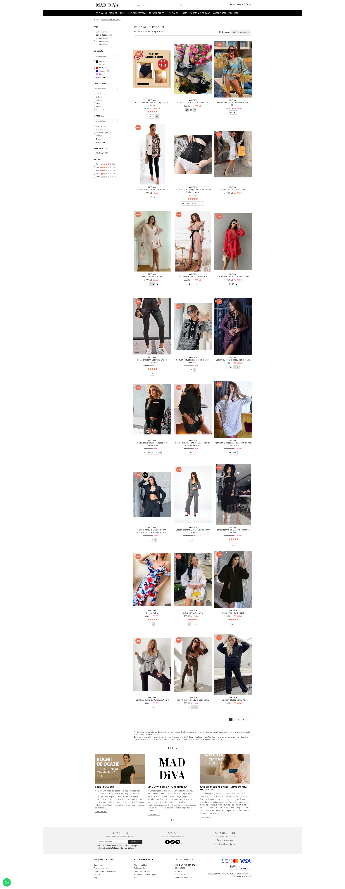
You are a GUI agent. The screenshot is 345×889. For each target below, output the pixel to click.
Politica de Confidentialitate (123, 848)
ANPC (136, 877)
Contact (97, 874)
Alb (100, 64)
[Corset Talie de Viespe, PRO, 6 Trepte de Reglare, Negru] (193, 154)
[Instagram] (177, 842)
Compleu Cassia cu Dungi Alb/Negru (152, 700)
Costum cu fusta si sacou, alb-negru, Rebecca (192, 361)
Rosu (100, 67)
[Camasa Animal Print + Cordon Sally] (152, 154)
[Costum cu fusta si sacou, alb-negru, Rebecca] (193, 326)
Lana (98, 136)
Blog (95, 877)
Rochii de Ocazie (104, 786)
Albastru (102, 71)
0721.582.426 (226, 840)
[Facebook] (167, 842)
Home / (97, 19)
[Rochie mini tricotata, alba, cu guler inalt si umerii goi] (233, 409)
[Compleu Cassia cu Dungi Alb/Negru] (152, 664)
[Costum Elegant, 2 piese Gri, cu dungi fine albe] (193, 494)
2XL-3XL (99, 94)
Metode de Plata (140, 865)
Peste (98, 164)
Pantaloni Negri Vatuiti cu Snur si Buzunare (152, 361)
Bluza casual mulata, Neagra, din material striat (152, 444)
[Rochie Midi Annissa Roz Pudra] (193, 241)
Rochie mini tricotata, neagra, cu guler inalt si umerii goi (192, 444)
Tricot (98, 139)
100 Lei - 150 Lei (102, 38)
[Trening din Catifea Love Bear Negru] (193, 664)
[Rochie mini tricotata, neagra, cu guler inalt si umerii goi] (193, 409)
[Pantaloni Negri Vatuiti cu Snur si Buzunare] (152, 326)
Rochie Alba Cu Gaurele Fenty (233, 189)
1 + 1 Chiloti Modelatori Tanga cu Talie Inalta (152, 103)
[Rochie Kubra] (152, 579)
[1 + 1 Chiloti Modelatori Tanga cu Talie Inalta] (152, 69)
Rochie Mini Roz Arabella (152, 276)
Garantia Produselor (142, 871)
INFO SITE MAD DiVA (104, 859)
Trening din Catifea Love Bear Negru (192, 700)
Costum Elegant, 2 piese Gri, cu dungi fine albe (193, 531)
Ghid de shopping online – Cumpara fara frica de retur (223, 788)
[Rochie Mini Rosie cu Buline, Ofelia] (233, 241)
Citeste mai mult (101, 811)
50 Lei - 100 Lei (102, 35)
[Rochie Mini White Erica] (193, 579)
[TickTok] (172, 842)
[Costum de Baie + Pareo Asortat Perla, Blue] (233, 69)
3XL (97, 106)
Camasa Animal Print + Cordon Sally (152, 189)
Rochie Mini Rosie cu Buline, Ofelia (233, 276)
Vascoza (99, 129)
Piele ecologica (102, 132)
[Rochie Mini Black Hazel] (233, 579)
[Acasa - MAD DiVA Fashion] (107, 5)
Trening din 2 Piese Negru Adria (233, 700)
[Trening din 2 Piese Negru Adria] (233, 664)
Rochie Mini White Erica (192, 613)
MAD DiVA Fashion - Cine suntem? (167, 786)
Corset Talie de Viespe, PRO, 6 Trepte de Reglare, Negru (193, 190)
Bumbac (99, 126)
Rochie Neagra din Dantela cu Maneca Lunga (233, 531)
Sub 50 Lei (100, 32)
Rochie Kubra (152, 613)
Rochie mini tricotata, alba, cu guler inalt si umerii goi (233, 444)
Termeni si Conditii (101, 868)
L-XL (98, 97)
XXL (97, 100)
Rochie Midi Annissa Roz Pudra (193, 276)
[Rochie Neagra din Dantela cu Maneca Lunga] (233, 494)
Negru (101, 61)
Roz (100, 74)
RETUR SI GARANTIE (143, 859)
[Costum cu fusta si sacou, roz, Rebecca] (233, 326)
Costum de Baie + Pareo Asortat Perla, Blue (233, 103)
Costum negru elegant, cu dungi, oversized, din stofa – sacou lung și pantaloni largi (152, 531)
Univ (98, 103)
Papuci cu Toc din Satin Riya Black (192, 102)
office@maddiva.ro (227, 844)
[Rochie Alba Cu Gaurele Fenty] (233, 154)
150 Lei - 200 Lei (102, 41)
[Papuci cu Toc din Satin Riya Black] (193, 69)
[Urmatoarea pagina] (247, 719)
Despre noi (98, 865)
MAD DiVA (100, 153)
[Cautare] (181, 5)
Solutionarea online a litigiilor (145, 874)
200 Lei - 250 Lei (102, 44)
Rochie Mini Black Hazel (233, 613)
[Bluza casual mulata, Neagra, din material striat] (152, 409)
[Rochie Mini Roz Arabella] (152, 241)
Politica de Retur (140, 868)
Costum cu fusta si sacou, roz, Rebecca (233, 360)
